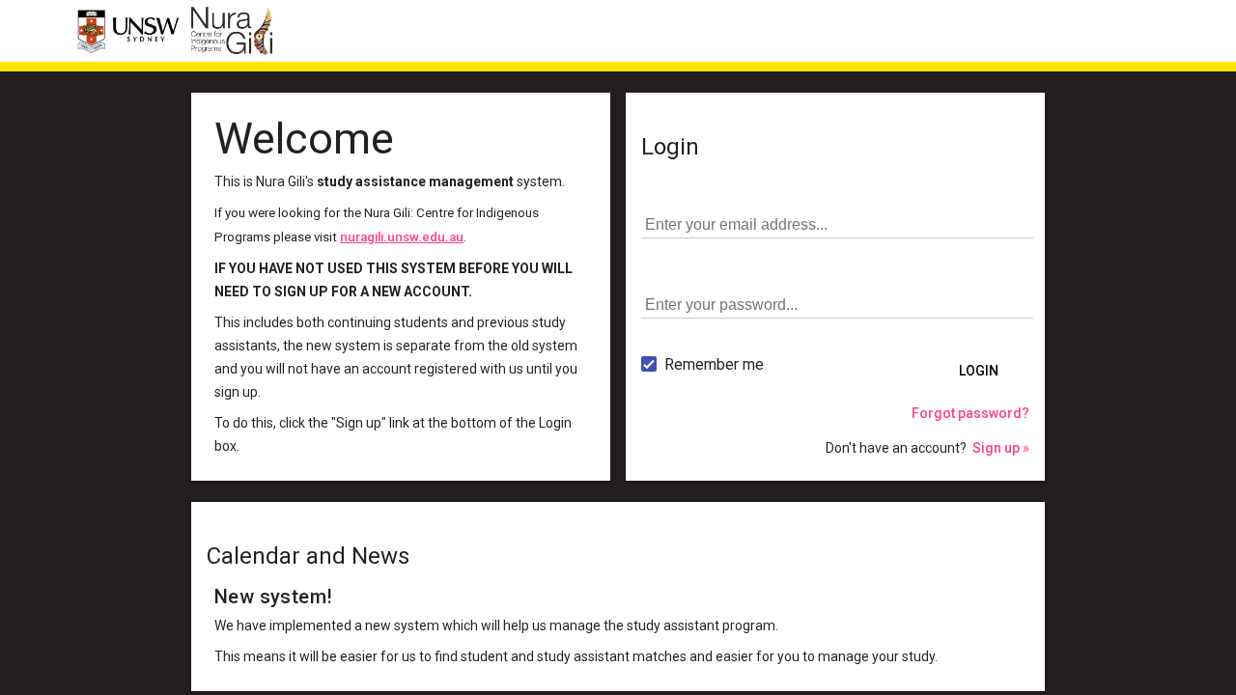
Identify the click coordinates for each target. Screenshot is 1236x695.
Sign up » (1000, 448)
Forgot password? (970, 413)
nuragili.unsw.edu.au (402, 237)
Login (978, 370)
